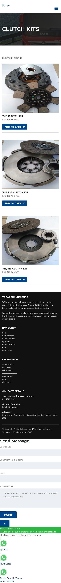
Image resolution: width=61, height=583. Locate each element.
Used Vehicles (8, 338)
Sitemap (6, 432)
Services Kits (8, 364)
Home (5, 332)
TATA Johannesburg (41, 429)
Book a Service (9, 344)
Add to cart (13, 127)
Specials (6, 341)
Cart (4, 379)
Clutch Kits (6, 367)
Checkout (6, 382)
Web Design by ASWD (22, 432)
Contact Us (7, 350)
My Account (7, 376)
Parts (4, 347)
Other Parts (7, 370)
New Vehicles (8, 335)
